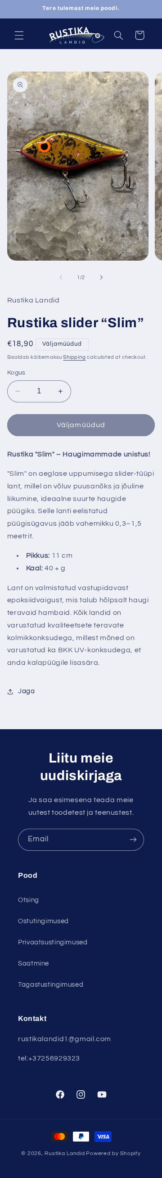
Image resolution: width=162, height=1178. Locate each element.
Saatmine (33, 963)
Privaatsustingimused (53, 942)
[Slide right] (101, 277)
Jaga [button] (26, 691)
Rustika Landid (65, 1153)
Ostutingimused (43, 921)
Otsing (28, 900)
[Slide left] (61, 277)
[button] (19, 35)
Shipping (74, 357)
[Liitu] (133, 840)
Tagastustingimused (50, 984)
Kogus (16, 373)
